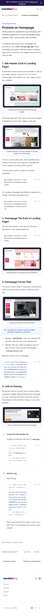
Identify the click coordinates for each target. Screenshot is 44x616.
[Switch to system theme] (31, 607)
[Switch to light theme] (35, 607)
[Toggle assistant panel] (41, 9)
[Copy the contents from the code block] (35, 179)
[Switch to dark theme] (39, 607)
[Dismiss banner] (41, 3)
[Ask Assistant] (39, 179)
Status (5, 595)
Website (6, 584)
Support (6, 591)
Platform (6, 588)
